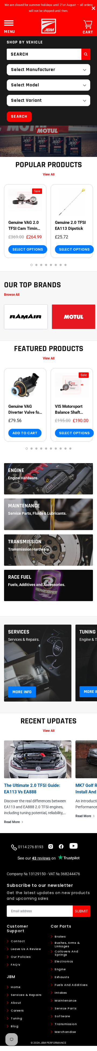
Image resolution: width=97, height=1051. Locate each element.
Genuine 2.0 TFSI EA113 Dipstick (70, 225)
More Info (22, 692)
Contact (18, 941)
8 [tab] (65, 265)
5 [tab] (51, 265)
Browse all (11, 295)
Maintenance (24, 506)
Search (19, 116)
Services (18, 632)
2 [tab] (36, 265)
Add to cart (24, 433)
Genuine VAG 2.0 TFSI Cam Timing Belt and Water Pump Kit (24, 225)
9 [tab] (65, 448)
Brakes (60, 936)
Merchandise (65, 1031)
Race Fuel (19, 577)
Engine (16, 470)
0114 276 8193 (30, 847)
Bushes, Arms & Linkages (67, 944)
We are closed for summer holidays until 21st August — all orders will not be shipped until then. (49, 8)
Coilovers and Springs (66, 953)
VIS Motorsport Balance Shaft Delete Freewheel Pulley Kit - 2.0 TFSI (70, 409)
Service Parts (66, 1008)
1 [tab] (31, 265)
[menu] (8, 23)
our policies (21, 956)
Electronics (64, 961)
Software (62, 1016)
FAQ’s (15, 964)
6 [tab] (56, 265)
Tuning (87, 632)
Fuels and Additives (71, 984)
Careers (17, 1010)
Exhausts (62, 977)
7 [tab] (61, 265)
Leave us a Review (26, 949)
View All (48, 174)
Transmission (24, 541)
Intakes (61, 992)
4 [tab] (46, 265)
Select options (27, 249)
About (16, 1002)
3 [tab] (41, 265)
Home (15, 987)
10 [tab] (70, 448)
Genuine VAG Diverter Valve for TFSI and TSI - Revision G (24, 409)
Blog (14, 1026)
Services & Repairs (26, 994)
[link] (25, 201)
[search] (85, 54)
